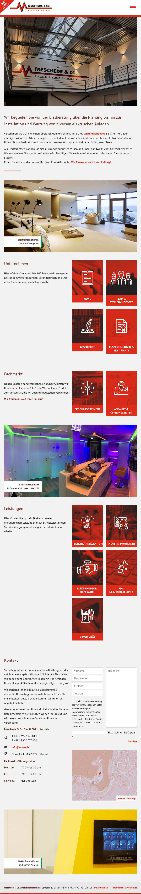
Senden (132, 741)
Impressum (118, 887)
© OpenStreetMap (126, 798)
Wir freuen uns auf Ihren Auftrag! (91, 162)
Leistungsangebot (94, 133)
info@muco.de (20, 747)
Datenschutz (131, 887)
